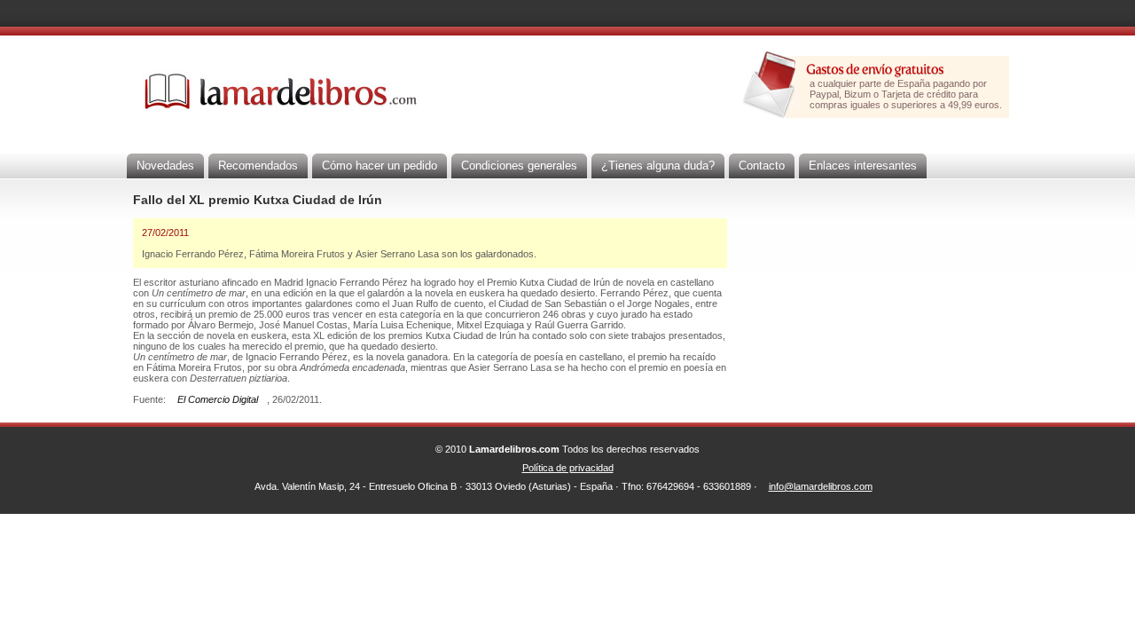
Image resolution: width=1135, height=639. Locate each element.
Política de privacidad (568, 467)
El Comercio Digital (217, 399)
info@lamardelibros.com (821, 486)
